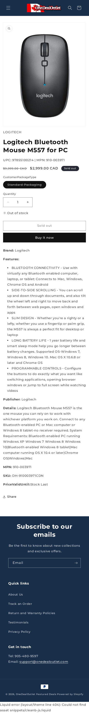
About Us (15, 594)
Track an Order (20, 604)
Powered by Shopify (70, 694)
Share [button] (12, 497)
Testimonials (18, 622)
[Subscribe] (76, 563)
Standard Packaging (26, 185)
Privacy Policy (19, 632)
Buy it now (44, 238)
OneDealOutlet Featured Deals (36, 694)
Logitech (12, 132)
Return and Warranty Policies (31, 613)
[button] (8, 7)
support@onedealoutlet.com (43, 662)
